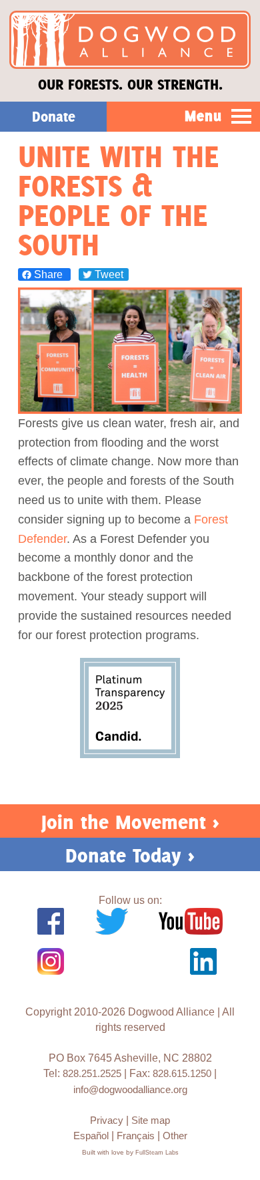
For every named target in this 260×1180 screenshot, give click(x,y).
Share (48, 274)
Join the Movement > (130, 822)
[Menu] (241, 117)
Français (136, 1135)
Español (91, 1135)
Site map (150, 1120)
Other (175, 1135)
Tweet (107, 274)
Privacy (106, 1120)
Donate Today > (130, 855)
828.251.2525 (92, 1073)
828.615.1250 (182, 1073)
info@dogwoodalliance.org (130, 1089)
